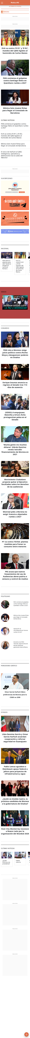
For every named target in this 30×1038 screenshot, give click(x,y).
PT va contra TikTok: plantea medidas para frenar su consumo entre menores (15, 544)
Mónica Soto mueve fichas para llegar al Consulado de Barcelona (15, 110)
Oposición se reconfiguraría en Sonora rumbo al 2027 (21, 630)
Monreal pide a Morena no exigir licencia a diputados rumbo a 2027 (15, 514)
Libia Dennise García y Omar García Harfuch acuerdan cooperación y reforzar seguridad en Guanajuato (15, 738)
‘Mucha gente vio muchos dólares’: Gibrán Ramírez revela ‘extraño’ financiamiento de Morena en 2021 (15, 449)
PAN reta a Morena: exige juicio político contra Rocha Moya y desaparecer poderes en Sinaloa (15, 354)
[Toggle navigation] (2, 3)
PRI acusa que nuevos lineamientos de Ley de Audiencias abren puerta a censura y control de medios (15, 575)
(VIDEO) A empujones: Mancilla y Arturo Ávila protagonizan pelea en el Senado (15, 416)
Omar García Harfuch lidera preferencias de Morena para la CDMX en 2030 (15, 694)
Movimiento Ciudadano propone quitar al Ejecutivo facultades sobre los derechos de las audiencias (15, 483)
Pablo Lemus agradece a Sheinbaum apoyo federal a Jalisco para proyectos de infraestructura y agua (15, 770)
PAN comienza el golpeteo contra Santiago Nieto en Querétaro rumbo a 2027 (15, 80)
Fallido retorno (18, 861)
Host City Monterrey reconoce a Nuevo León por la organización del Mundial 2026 (15, 831)
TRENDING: (6, 12)
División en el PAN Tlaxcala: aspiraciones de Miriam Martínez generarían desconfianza (21, 644)
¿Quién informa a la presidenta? (6, 862)
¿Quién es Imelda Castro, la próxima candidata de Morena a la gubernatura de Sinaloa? (15, 801)
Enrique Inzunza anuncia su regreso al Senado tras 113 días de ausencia (15, 385)
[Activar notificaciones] (26, 1034)
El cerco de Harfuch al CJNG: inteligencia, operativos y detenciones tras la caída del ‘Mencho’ (11, 155)
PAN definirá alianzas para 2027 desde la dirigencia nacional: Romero (6, 265)
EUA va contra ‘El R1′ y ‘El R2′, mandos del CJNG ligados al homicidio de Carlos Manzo (15, 50)
